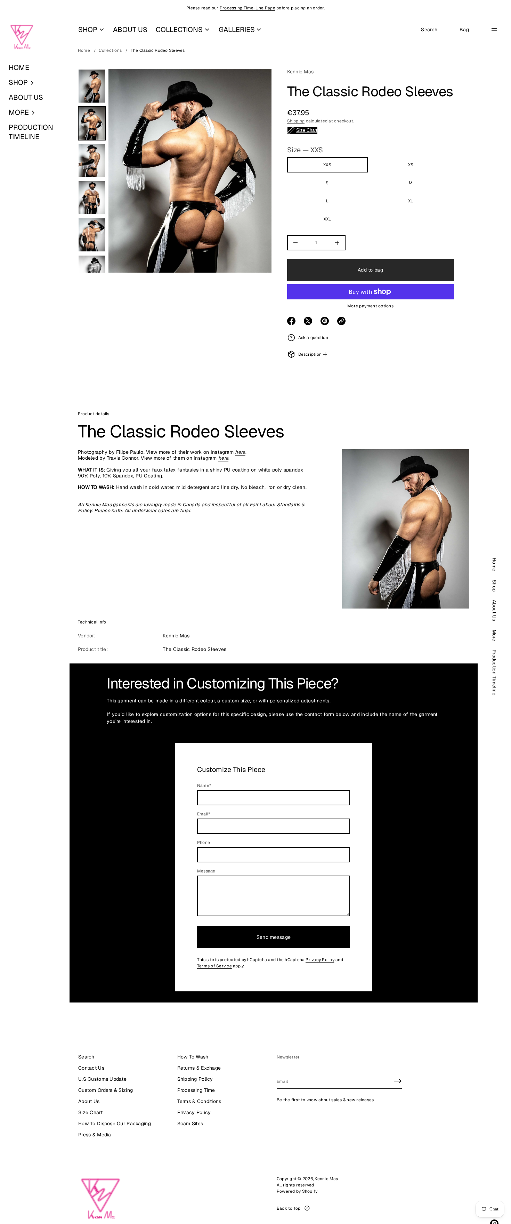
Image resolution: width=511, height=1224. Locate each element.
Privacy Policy (320, 960)
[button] (35, 82)
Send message (274, 937)
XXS (327, 165)
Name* (204, 785)
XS (410, 165)
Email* (203, 814)
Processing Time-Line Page (247, 8)
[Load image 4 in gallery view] (92, 197)
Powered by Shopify (297, 1191)
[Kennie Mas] (22, 37)
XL (410, 201)
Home (84, 50)
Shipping (296, 121)
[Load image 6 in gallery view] (92, 272)
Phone (203, 842)
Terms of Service (214, 966)
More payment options (370, 306)
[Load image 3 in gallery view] (92, 160)
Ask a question (313, 337)
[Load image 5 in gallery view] (92, 234)
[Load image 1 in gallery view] (92, 86)
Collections (110, 50)
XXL (327, 219)
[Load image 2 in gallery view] (92, 123)
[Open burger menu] (494, 29)
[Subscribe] (398, 1081)
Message (206, 871)
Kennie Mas (300, 72)
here (240, 452)
